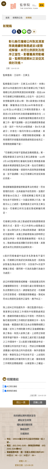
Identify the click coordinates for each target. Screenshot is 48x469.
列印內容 (34, 31)
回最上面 (37, 402)
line (24, 31)
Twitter (19, 31)
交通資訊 (24, 433)
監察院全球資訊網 (24, 6)
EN (41, 5)
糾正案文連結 (12, 386)
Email (29, 31)
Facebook (14, 31)
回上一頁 (20, 402)
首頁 (7, 18)
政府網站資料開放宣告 (25, 415)
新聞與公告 (18, 18)
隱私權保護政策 (24, 424)
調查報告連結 (12, 391)
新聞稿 (29, 18)
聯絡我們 (24, 429)
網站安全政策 (24, 420)
